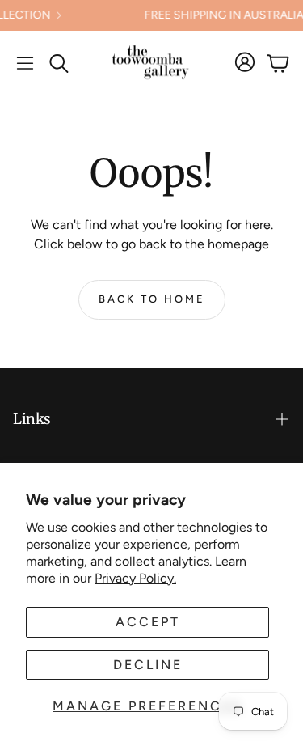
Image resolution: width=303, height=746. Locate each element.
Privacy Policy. (135, 578)
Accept (148, 621)
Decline (148, 664)
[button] (25, 63)
